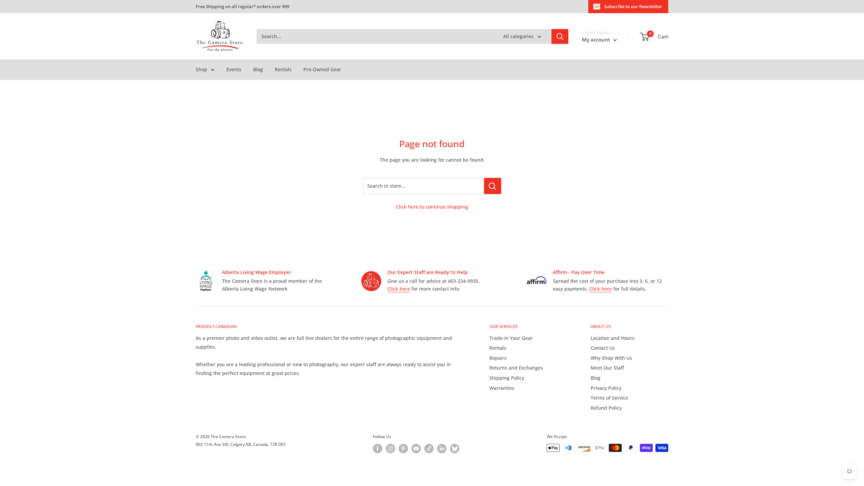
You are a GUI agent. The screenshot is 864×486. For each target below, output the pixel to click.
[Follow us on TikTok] (429, 448)
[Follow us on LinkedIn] (442, 448)
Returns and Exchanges (516, 367)
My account (597, 39)
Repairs (498, 358)
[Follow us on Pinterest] (403, 448)
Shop (201, 69)
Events (233, 69)
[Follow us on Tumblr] (454, 448)
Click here (398, 289)
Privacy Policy (606, 388)
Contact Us (603, 348)
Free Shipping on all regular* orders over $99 (242, 6)
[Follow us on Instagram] (390, 448)
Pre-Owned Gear (322, 69)
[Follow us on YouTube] (416, 448)
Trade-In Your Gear (511, 338)
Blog (258, 69)
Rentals (283, 69)
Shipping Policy (506, 378)
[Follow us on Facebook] (377, 448)
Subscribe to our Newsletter (633, 6)
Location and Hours (612, 338)
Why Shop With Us (611, 358)
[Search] (559, 36)
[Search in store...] (492, 186)
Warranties (501, 388)
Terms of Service (609, 398)
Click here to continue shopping (432, 207)
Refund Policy (606, 408)
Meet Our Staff (607, 367)
